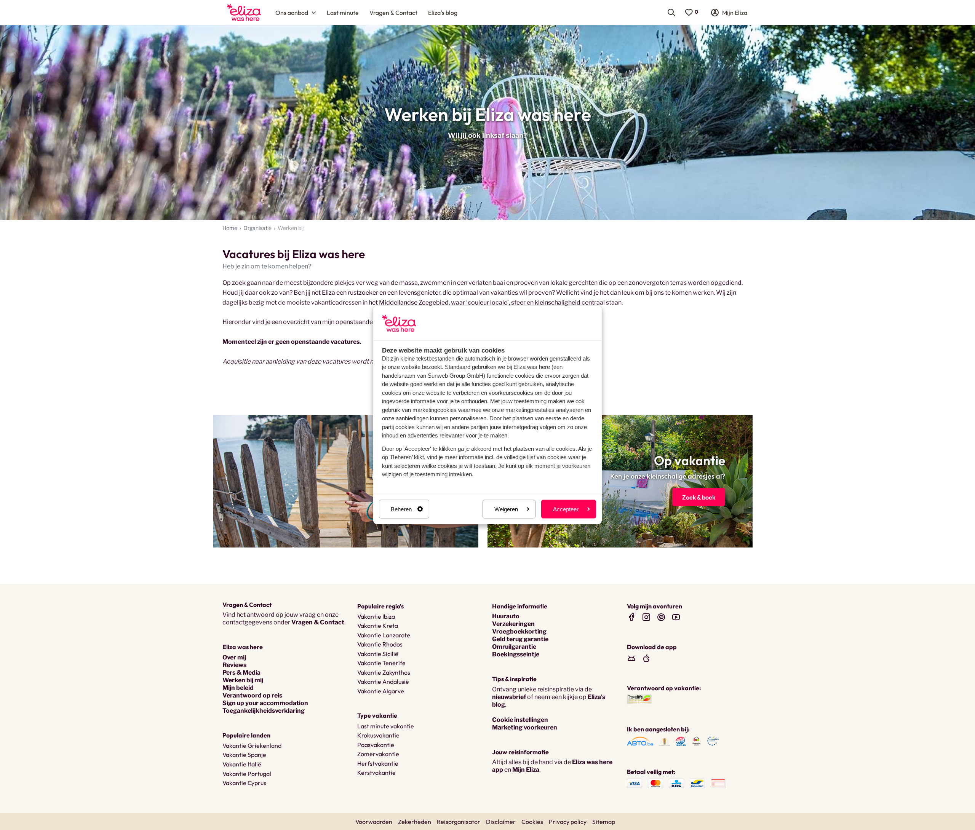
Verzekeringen (513, 623)
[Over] (345, 481)
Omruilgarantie (514, 646)
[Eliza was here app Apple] (646, 658)
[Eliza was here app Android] (631, 658)
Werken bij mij (242, 680)
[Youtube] (676, 616)
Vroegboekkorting (519, 631)
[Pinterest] (661, 616)
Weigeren (506, 509)
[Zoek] (620, 481)
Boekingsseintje (515, 654)
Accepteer (566, 509)
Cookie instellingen (520, 719)
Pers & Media (241, 672)
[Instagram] (646, 616)
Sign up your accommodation (265, 703)
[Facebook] (631, 616)
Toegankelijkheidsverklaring (263, 710)
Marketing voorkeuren (524, 727)
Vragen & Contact (317, 622)
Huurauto (505, 616)
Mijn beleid (238, 687)
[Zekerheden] (640, 740)
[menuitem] (244, 12)
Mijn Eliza (525, 769)
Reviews (234, 665)
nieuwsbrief (509, 697)
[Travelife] (639, 698)
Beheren (401, 509)
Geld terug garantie (520, 639)
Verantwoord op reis (252, 695)
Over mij (234, 657)
